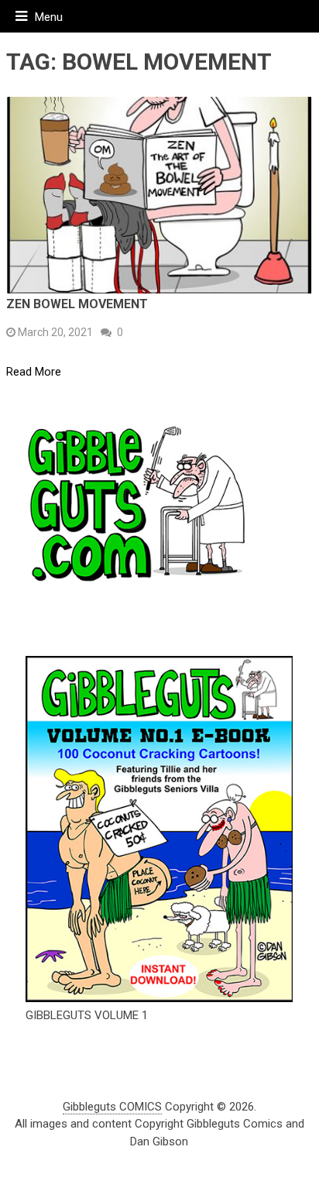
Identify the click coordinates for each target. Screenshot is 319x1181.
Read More (33, 372)
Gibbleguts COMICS (112, 1107)
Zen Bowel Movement (77, 304)
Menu (49, 17)
